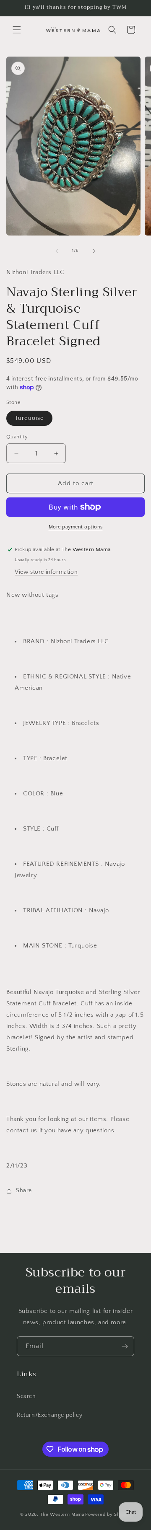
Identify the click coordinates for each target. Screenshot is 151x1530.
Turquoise (29, 418)
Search (26, 1396)
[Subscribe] (124, 1346)
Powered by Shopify (108, 1514)
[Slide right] (94, 251)
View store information (46, 572)
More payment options (76, 527)
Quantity (17, 437)
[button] (17, 30)
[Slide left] (57, 251)
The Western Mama (62, 1514)
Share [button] (24, 1190)
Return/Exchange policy (49, 1415)
